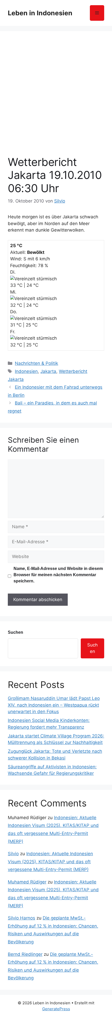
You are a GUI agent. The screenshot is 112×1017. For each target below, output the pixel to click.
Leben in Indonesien (40, 13)
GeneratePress (56, 1008)
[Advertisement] (56, 97)
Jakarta (48, 371)
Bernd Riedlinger (25, 954)
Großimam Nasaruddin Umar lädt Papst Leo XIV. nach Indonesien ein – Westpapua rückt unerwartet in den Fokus (54, 705)
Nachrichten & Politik (36, 363)
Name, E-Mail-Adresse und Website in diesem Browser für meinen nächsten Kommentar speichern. (58, 574)
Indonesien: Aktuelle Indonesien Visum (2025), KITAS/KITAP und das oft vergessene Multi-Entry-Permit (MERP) (50, 861)
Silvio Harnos (21, 918)
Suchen (15, 632)
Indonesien (26, 371)
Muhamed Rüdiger (27, 881)
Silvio (13, 853)
